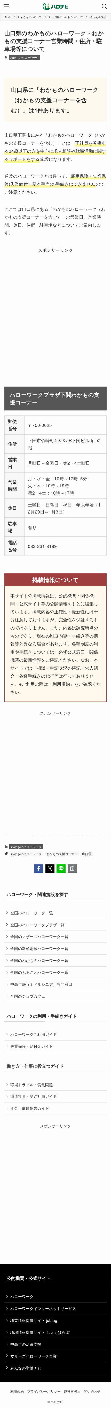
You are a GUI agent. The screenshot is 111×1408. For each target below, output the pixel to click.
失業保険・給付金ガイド (31, 1046)
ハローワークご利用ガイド (33, 1034)
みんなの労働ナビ (25, 1368)
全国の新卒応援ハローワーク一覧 (39, 948)
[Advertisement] (55, 310)
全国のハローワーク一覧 (31, 912)
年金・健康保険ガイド (29, 1108)
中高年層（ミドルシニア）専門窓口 (41, 984)
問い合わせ (92, 1391)
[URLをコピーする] (72, 868)
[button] (38, 868)
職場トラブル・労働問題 (31, 1084)
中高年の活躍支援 (25, 1344)
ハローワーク (22, 1296)
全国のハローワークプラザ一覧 (37, 924)
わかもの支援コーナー (61, 853)
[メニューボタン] (6, 6)
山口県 (86, 853)
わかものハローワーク (24, 57)
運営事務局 (72, 1391)
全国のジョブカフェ (27, 996)
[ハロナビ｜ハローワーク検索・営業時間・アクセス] (55, 6)
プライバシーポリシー (44, 1391)
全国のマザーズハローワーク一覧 (39, 936)
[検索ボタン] (104, 6)
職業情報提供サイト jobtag (33, 1320)
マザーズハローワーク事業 (33, 1356)
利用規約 (17, 1391)
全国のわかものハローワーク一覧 (39, 960)
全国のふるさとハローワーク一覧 (39, 972)
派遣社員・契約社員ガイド (33, 1096)
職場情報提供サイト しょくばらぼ (39, 1332)
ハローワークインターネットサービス (43, 1308)
